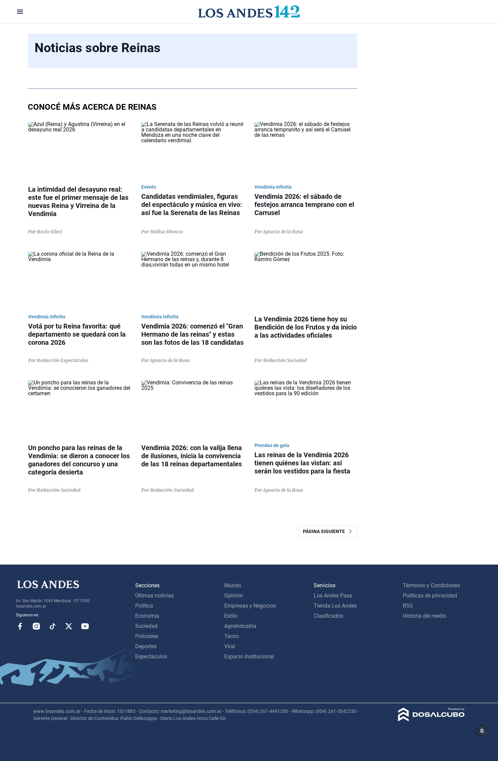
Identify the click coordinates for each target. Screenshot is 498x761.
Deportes (146, 646)
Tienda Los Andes (335, 606)
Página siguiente (325, 531)
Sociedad (146, 626)
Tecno (231, 636)
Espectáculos (151, 656)
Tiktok (52, 626)
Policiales (146, 636)
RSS (408, 606)
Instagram (36, 626)
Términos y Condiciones (431, 585)
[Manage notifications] (482, 730)
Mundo (232, 585)
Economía (147, 616)
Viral (229, 646)
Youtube (85, 626)
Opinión (233, 595)
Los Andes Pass (333, 595)
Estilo (230, 616)
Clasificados (328, 616)
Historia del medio (424, 616)
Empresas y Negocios (250, 606)
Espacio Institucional (249, 656)
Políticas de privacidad (430, 595)
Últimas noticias (154, 595)
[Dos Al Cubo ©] (431, 719)
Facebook (20, 626)
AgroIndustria (240, 626)
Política (144, 606)
